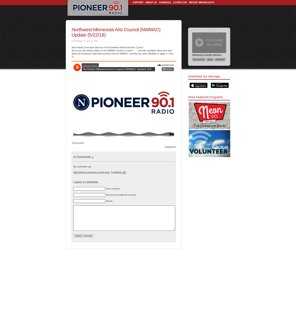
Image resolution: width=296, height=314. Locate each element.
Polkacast (199, 60)
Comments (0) (170, 147)
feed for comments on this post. (91, 172)
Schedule (165, 2)
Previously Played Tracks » (207, 55)
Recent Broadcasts (201, 2)
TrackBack (118, 172)
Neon (210, 60)
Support (138, 2)
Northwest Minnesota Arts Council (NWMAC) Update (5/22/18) (116, 32)
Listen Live (180, 2)
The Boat (220, 60)
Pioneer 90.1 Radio (98, 8)
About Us (151, 2)
